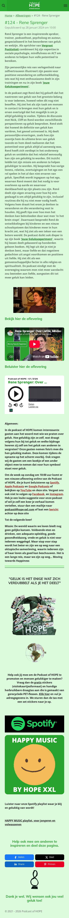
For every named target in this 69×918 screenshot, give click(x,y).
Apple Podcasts (14, 486)
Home (8, 15)
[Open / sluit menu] (65, 5)
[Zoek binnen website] (3, 5)
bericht (53, 509)
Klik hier (44, 694)
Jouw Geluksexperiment (37, 239)
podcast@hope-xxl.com (19, 509)
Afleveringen (23, 15)
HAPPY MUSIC (14, 820)
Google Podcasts (39, 486)
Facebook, (38, 494)
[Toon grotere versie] (34, 300)
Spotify (54, 482)
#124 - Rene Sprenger (47, 15)
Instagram (56, 494)
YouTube (26, 490)
